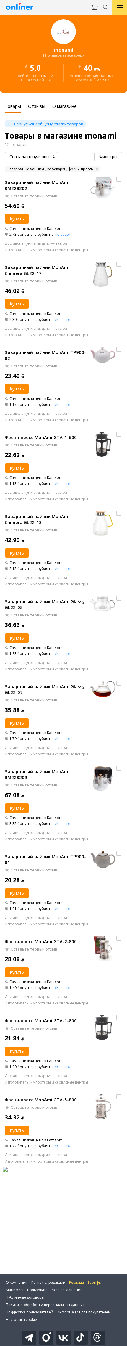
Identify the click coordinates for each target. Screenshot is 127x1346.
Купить (17, 219)
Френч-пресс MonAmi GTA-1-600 (41, 437)
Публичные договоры (25, 1297)
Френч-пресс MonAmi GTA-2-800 (41, 941)
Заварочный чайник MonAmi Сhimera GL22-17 (37, 270)
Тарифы (94, 1282)
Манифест (15, 1289)
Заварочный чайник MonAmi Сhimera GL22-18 (37, 519)
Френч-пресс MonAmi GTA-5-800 (41, 1100)
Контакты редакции (48, 1282)
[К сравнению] (118, 179)
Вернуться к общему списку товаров (48, 123)
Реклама (76, 1282)
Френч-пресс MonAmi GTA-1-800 (41, 1020)
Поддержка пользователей (29, 1312)
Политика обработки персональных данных (45, 1304)
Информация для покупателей (83, 1312)
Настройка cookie (21, 1319)
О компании (17, 1282)
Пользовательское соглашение (54, 1289)
